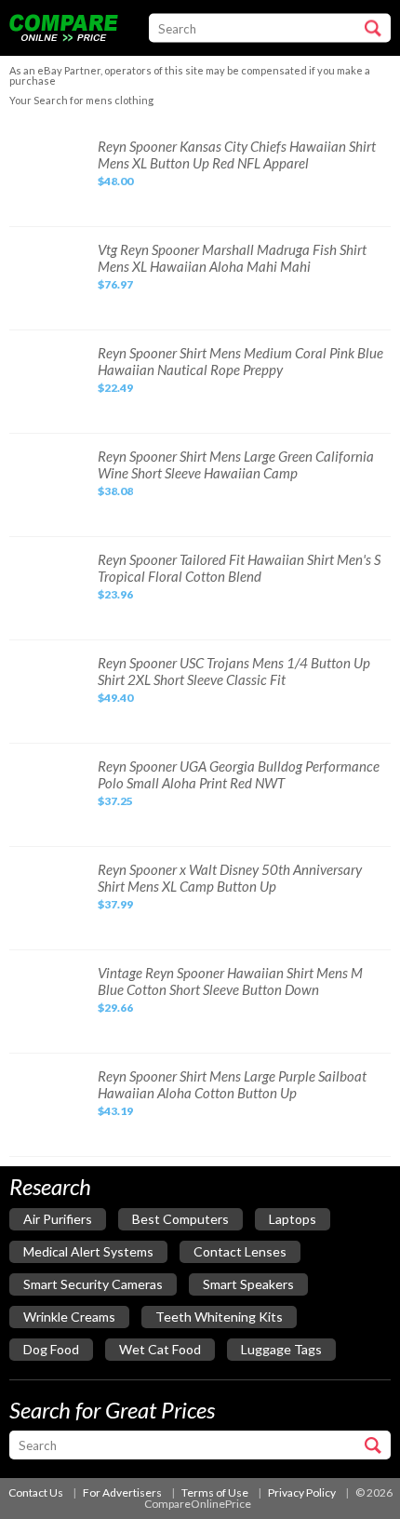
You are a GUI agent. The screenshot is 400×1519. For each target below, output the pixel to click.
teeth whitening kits (219, 1316)
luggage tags (281, 1349)
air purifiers (57, 1219)
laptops (292, 1219)
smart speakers (248, 1284)
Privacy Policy (302, 1492)
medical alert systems (88, 1251)
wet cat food (160, 1349)
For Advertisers (122, 1492)
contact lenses (240, 1251)
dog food (51, 1349)
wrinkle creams (69, 1316)
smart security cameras (93, 1284)
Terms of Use (214, 1492)
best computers (180, 1219)
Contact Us (35, 1492)
